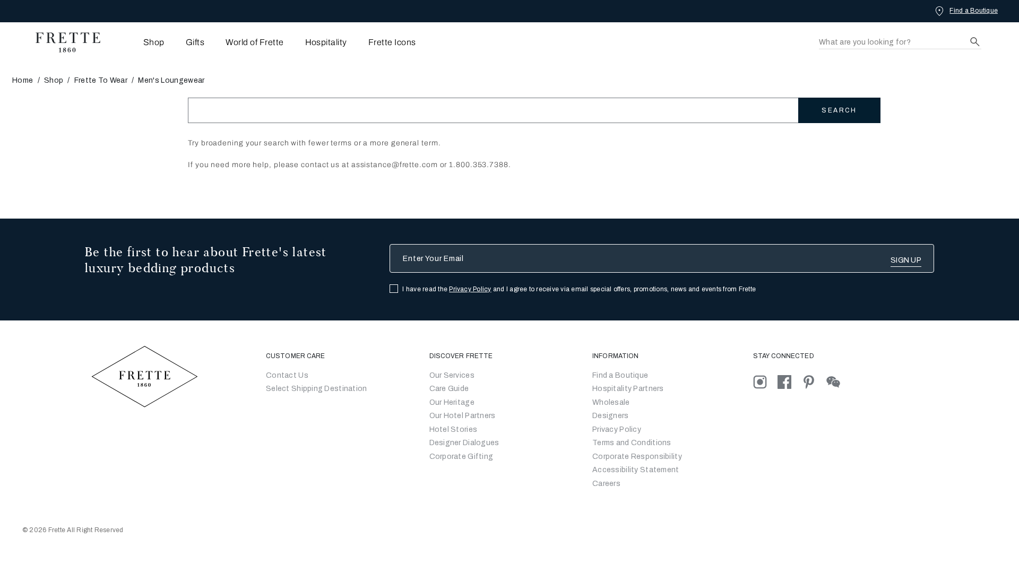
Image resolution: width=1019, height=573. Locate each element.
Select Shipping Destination (316, 389)
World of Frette (254, 42)
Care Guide (449, 389)
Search (839, 110)
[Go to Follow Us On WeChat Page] (837, 382)
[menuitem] (139, 42)
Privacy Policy (470, 289)
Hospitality (326, 42)
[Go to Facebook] (790, 382)
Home (22, 80)
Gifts (195, 42)
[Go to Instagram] (765, 382)
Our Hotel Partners (462, 416)
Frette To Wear (100, 80)
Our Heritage (451, 402)
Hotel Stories (453, 429)
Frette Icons (392, 42)
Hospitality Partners (628, 389)
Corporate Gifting (461, 457)
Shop (53, 80)
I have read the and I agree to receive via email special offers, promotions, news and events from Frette (579, 289)
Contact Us (287, 375)
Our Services (451, 375)
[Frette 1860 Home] (62, 42)
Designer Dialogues (464, 443)
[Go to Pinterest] (814, 382)
